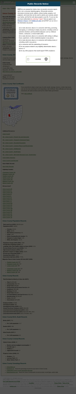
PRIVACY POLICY (23, 21)
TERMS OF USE (36, 21)
